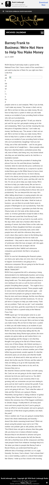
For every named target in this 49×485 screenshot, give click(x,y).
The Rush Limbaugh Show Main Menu (18, 11)
